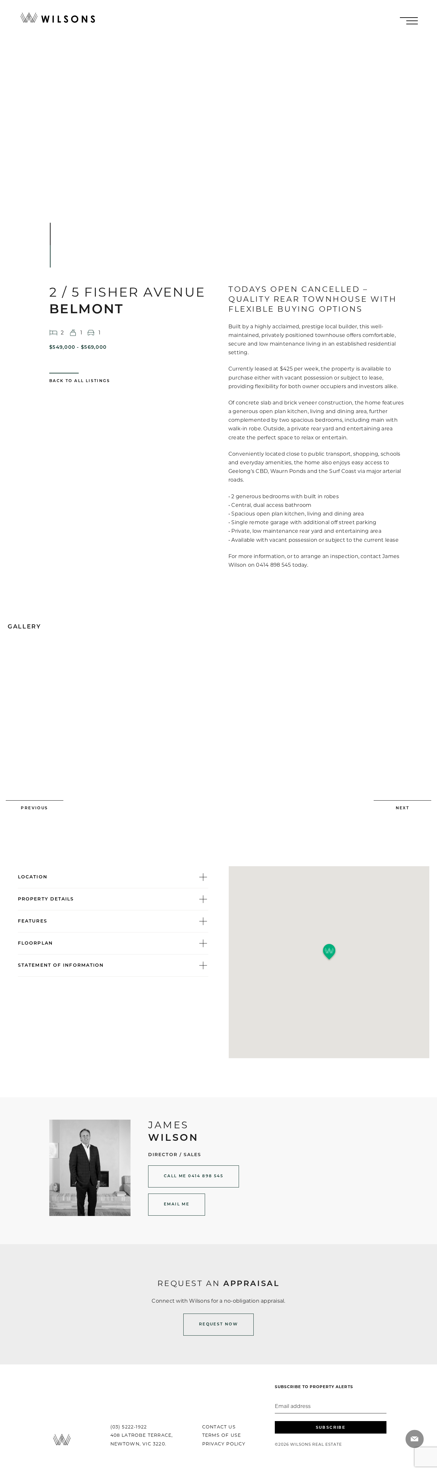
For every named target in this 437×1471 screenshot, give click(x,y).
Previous (34, 808)
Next (402, 808)
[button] (329, 952)
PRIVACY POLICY (224, 1444)
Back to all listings (79, 381)
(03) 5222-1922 (128, 1427)
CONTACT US (219, 1427)
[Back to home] (58, 17)
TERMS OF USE (221, 1435)
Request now (218, 1324)
